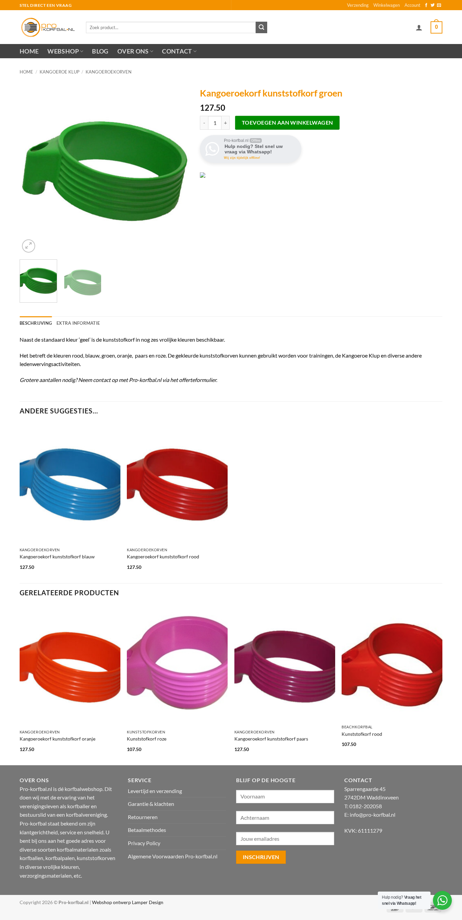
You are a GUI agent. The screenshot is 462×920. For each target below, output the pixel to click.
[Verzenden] (261, 27)
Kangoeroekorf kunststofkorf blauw (57, 556)
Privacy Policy (144, 843)
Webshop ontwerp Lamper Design (127, 902)
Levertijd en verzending (155, 791)
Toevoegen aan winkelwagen (287, 123)
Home (29, 51)
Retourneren (143, 817)
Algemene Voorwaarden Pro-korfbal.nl (172, 856)
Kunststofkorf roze (146, 739)
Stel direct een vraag (46, 5)
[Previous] (31, 169)
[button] (419, 27)
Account (412, 5)
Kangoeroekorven (109, 71)
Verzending (358, 5)
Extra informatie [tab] (78, 323)
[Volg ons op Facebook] (426, 5)
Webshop (62, 51)
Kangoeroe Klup (59, 71)
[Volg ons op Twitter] (433, 5)
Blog (100, 51)
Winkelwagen (386, 5)
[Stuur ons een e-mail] (439, 5)
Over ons (133, 51)
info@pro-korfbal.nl (372, 814)
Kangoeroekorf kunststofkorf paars (271, 739)
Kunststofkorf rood (362, 734)
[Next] (178, 169)
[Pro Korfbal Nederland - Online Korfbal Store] (48, 27)
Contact (177, 51)
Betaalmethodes (147, 830)
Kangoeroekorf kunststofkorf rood (163, 556)
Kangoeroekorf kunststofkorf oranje (57, 739)
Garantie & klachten (151, 803)
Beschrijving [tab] (36, 323)
